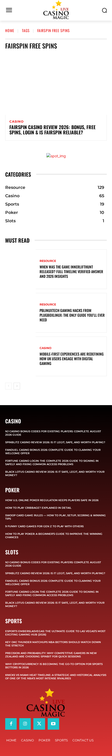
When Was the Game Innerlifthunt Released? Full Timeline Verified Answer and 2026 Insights (71, 271)
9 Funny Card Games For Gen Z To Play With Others (44, 526)
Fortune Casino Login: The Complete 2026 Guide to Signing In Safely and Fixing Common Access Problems (51, 462)
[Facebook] (11, 724)
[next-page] (17, 386)
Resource (48, 261)
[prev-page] (8, 386)
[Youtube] (53, 724)
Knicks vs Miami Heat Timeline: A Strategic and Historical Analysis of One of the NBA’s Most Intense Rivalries (55, 676)
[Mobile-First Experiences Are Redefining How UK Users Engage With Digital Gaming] (20, 356)
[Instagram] (25, 724)
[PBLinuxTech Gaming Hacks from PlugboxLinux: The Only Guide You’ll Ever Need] (20, 313)
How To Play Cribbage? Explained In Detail (38, 507)
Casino (16, 121)
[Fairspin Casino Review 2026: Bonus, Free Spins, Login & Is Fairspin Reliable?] (56, 84)
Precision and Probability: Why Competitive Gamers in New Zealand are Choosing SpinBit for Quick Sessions (51, 654)
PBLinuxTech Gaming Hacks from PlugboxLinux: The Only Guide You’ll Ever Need (72, 315)
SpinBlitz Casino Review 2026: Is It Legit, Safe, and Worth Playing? (55, 442)
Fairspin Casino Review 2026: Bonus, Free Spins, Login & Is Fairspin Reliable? (52, 130)
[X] (39, 724)
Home (9, 30)
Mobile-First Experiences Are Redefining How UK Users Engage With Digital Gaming (72, 358)
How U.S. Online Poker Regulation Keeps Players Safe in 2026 (51, 500)
